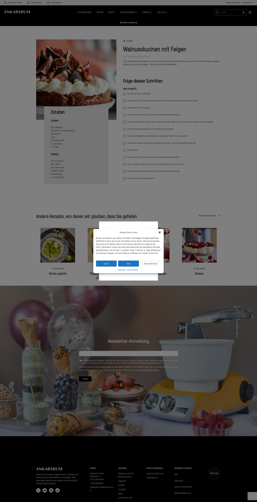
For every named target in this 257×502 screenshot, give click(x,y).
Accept (106, 263)
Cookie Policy (122, 270)
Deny (128, 263)
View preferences (150, 263)
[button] (159, 232)
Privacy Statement (132, 270)
